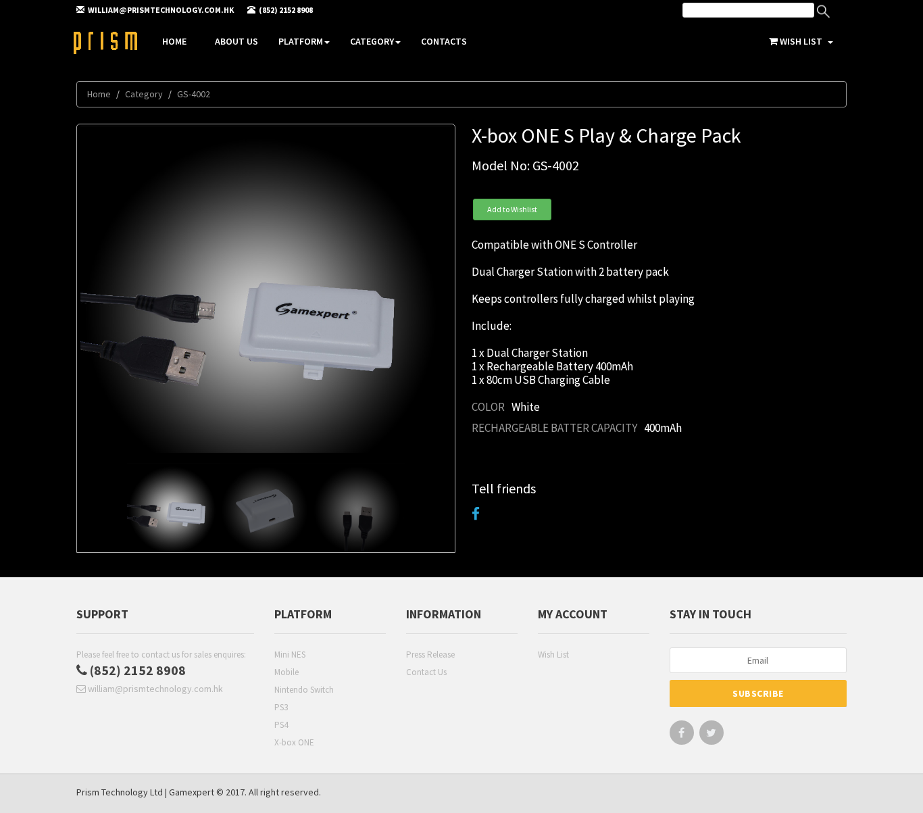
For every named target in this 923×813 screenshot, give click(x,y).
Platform (300, 41)
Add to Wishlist (512, 209)
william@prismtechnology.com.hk (154, 689)
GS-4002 (193, 94)
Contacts (444, 41)
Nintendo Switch (304, 689)
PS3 (281, 707)
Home (174, 41)
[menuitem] (762, 12)
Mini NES (289, 654)
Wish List (553, 654)
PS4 (281, 725)
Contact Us (426, 672)
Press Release (430, 654)
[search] (748, 10)
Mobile (286, 672)
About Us (236, 41)
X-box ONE (294, 742)
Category (372, 41)
